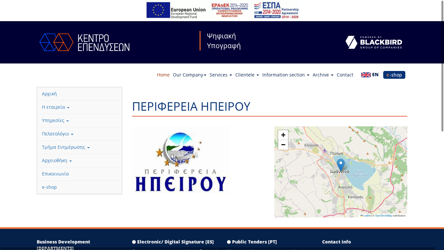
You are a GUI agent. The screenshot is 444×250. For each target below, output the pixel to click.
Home (163, 75)
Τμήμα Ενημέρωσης (64, 147)
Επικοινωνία (55, 174)
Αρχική (49, 93)
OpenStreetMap (383, 215)
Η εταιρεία (54, 107)
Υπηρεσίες (54, 120)
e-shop (394, 75)
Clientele (245, 75)
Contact (345, 75)
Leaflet (367, 215)
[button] (341, 165)
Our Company (188, 75)
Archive (321, 75)
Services (219, 75)
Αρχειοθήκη (55, 160)
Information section (284, 75)
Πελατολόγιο (56, 134)
